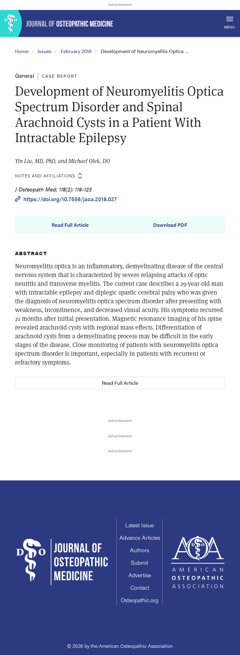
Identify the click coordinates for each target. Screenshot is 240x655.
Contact (139, 587)
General (24, 75)
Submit (139, 562)
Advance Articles (139, 537)
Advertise (139, 575)
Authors (139, 550)
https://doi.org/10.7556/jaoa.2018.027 (70, 199)
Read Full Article (70, 224)
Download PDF (170, 224)
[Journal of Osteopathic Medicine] (120, 23)
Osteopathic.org (139, 600)
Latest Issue (139, 525)
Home (21, 51)
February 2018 (76, 51)
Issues (45, 51)
